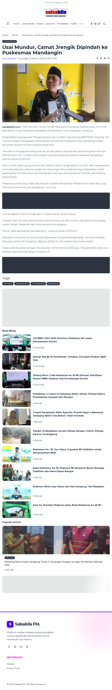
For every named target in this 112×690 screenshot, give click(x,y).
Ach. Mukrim (9, 58)
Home (16, 23)
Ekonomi (50, 23)
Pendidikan (62, 23)
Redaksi (10, 664)
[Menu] (8, 23)
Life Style (83, 23)
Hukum (40, 23)
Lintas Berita (28, 23)
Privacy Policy (13, 668)
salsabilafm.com (11, 127)
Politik (73, 23)
